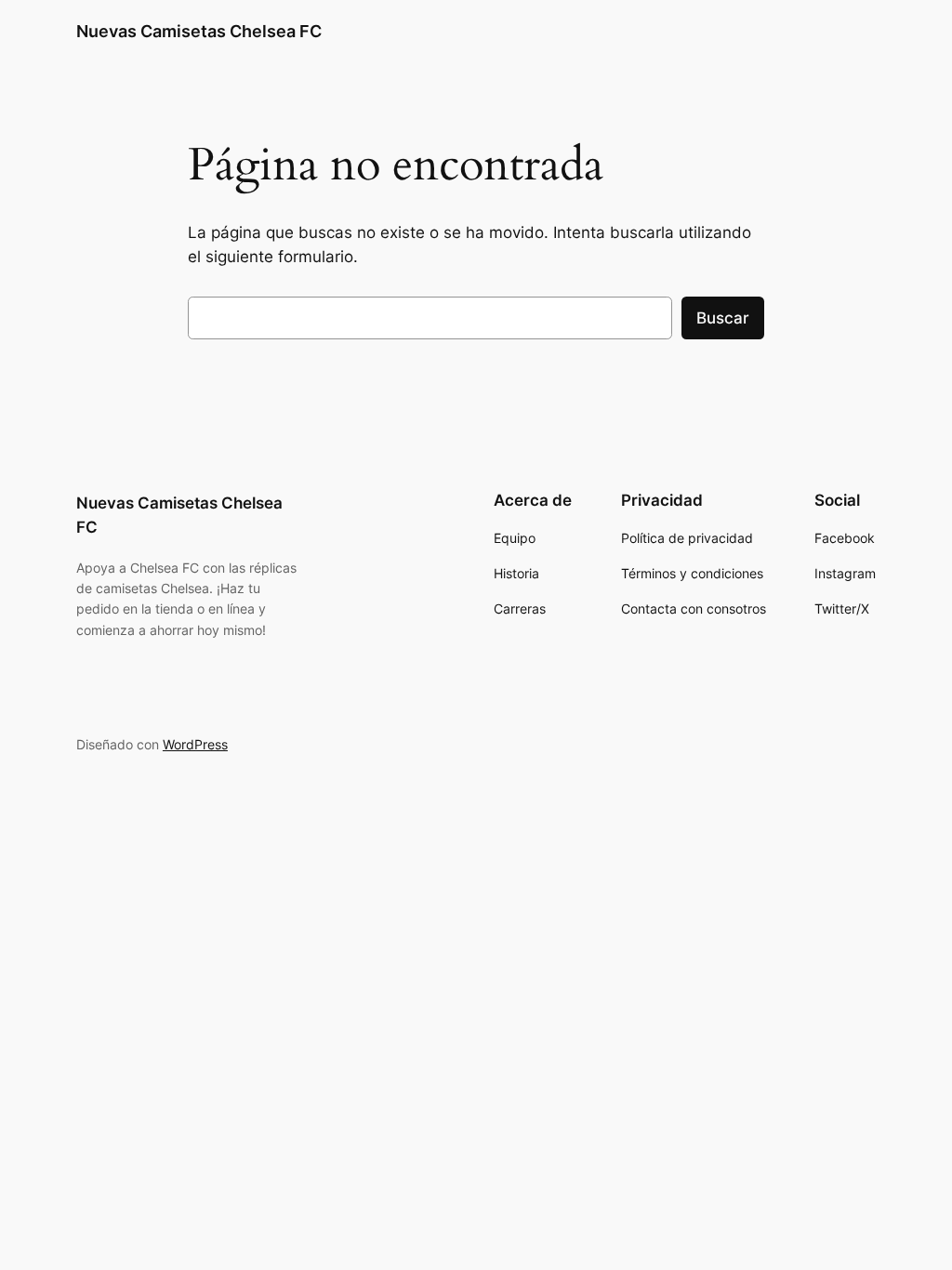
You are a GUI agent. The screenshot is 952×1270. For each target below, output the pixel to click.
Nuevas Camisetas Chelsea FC (199, 31)
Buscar (722, 318)
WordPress (195, 744)
